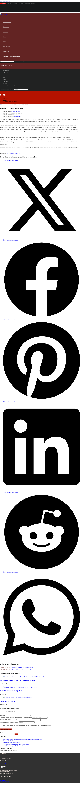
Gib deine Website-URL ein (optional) (9, 722)
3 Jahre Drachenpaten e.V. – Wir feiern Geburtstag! (17, 680)
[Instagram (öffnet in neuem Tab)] (3, 8)
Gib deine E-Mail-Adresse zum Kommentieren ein (12, 720)
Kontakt (5, 83)
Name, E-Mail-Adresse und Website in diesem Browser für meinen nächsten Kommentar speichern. (26, 725)
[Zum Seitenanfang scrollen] (0, 786)
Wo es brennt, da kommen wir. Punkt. (11, 742)
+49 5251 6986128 (4, 763)
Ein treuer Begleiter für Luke (9, 740)
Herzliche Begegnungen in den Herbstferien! (13, 745)
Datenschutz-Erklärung (30, 3)
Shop (4, 79)
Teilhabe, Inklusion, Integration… (11, 691)
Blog (4, 77)
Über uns (5, 72)
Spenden (4, 3)
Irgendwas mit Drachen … (9, 701)
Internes (14, 114)
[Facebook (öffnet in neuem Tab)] (3, 6)
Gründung (17, 153)
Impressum (21, 3)
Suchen (1, 732)
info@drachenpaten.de (12, 3)
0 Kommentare (17, 116)
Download (5, 81)
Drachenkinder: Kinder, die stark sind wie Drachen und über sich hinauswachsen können (22, 739)
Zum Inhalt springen (5, 1)
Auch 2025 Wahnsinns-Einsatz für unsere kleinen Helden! (16, 744)
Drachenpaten (10, 153)
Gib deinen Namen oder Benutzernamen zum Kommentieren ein (16, 717)
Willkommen (6, 70)
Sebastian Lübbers (15, 111)
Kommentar (3, 715)
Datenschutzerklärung (5, 781)
